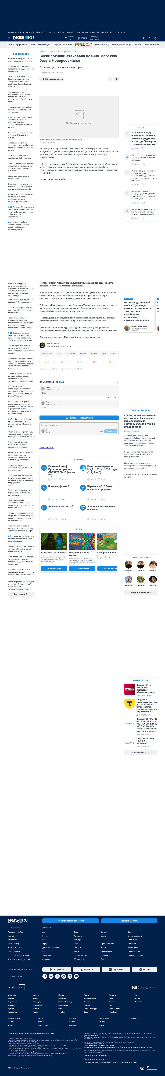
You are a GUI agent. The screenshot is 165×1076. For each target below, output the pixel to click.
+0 (109, 397)
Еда (44, 951)
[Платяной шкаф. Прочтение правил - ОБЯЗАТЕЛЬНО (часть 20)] (44, 473)
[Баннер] (83, 45)
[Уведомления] (150, 38)
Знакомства (41, 32)
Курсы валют (107, 32)
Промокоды (28, 32)
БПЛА (59, 354)
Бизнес (45, 936)
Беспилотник (116, 354)
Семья (103, 959)
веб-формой (47, 1055)
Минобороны (70, 354)
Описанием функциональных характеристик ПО (100, 1045)
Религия (104, 955)
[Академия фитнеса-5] (44, 513)
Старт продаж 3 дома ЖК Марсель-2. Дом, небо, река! (20, 301)
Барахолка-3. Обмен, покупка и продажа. (99, 488)
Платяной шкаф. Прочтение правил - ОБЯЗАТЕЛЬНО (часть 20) (61, 471)
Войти (48, 432)
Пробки (82, 38)
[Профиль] (156, 38)
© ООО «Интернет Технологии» (19, 1068)
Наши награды (14, 944)
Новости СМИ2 (46, 447)
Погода (52, 32)
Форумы (60, 32)
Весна (44, 940)
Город (44, 944)
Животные (47, 955)
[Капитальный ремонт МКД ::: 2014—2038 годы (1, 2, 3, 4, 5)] (83, 473)
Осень (103, 936)
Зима (76, 932)
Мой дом (77, 947)
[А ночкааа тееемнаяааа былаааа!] (83, 513)
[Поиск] (144, 38)
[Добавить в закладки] (110, 79)
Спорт (130, 932)
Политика (105, 940)
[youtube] (76, 976)
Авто (44, 932)
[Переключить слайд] (115, 541)
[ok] (57, 976)
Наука (76, 951)
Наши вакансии (14, 947)
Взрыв (103, 354)
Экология (132, 944)
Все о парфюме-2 (58, 486)
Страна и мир (134, 940)
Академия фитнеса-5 (61, 506)
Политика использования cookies (95, 1056)
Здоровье (46, 959)
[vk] (51, 976)
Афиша (85, 32)
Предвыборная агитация (18, 955)
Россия (83, 354)
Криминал (78, 936)
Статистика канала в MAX (19, 959)
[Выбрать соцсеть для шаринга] (116, 79)
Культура (77, 940)
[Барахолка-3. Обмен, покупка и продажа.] (83, 493)
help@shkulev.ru (23, 1055)
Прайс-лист (12, 936)
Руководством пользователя (94, 1044)
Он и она (104, 932)
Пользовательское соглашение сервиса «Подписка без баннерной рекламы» (110, 1062)
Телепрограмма (73, 32)
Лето (76, 944)
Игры (117, 32)
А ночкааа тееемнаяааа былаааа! (101, 508)
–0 (116, 397)
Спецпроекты (134, 951)
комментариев (54, 79)
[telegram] (44, 976)
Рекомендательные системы (94, 1059)
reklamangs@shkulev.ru (92, 1035)
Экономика (133, 947)
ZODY (123, 32)
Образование (79, 959)
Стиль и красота (135, 936)
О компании (13, 940)
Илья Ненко (53, 343)
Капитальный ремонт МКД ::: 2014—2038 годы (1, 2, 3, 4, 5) (102, 469)
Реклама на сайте (15, 932)
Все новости (21, 54)
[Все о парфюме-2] (44, 493)
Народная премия (135, 955)
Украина (93, 354)
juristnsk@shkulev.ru (62, 1054)
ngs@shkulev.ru (34, 1052)
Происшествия (107, 944)
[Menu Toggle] (9, 38)
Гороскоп (94, 32)
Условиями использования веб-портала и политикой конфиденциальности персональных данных (118, 1047)
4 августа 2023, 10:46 (46, 73)
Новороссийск (46, 354)
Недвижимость (14, 32)
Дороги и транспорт (50, 947)
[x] (70, 976)
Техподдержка (14, 951)
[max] (63, 976)
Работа (104, 947)
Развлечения (106, 951)
